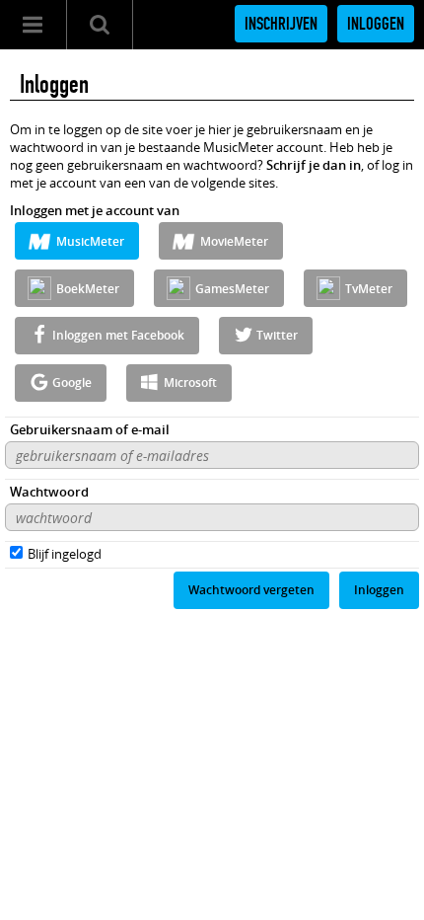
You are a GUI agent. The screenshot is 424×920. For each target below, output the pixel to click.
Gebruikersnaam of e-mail (90, 429)
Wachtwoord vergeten (251, 589)
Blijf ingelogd (65, 554)
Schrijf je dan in (313, 165)
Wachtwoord (49, 491)
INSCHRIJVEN (281, 24)
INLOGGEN (375, 24)
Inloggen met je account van (94, 210)
